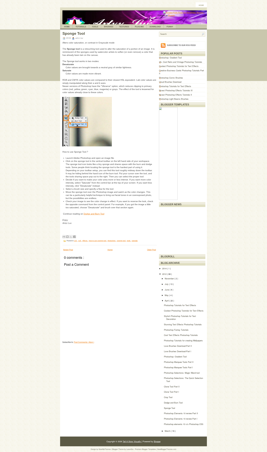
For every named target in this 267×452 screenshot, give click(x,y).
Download (155, 26)
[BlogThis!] (67, 236)
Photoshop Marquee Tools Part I (178, 367)
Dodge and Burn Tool (94, 214)
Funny (170, 26)
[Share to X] (70, 236)
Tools (95, 26)
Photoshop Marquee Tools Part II (178, 361)
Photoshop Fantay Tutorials (176, 329)
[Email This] (63, 236)
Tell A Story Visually (132, 441)
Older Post (151, 249)
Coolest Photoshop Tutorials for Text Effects (179, 66)
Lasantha (130, 449)
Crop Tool (168, 397)
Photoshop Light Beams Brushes (174, 98)
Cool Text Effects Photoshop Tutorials (181, 335)
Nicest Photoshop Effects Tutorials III (176, 90)
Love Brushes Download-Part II (178, 345)
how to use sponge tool (98, 240)
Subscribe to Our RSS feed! (181, 45)
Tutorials (81, 26)
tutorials (135, 240)
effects (85, 240)
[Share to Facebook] (74, 236)
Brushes (108, 26)
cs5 (75, 240)
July (167, 284)
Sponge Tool (73, 33)
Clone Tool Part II (172, 386)
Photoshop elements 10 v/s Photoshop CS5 (183, 424)
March (168, 430)
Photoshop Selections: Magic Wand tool (182, 372)
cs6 (79, 240)
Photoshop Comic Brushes (171, 77)
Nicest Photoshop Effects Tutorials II (175, 94)
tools (129, 240)
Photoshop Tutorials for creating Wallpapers (183, 340)
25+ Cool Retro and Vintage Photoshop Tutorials (180, 61)
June (167, 289)
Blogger (171, 15)
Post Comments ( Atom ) (84, 342)
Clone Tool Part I (171, 391)
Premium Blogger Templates (145, 449)
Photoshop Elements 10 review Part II (181, 413)
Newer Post (68, 249)
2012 (164, 274)
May (167, 295)
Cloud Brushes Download (170, 81)
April (167, 300)
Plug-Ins (139, 26)
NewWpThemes (105, 449)
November (169, 278)
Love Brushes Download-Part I (177, 351)
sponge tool (121, 240)
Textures (124, 26)
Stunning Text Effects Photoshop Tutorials (183, 324)
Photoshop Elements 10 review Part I (180, 418)
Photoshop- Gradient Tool (170, 57)
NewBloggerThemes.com (166, 449)
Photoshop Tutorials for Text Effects (175, 86)
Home (201, 5)
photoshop (112, 240)
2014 (164, 268)
